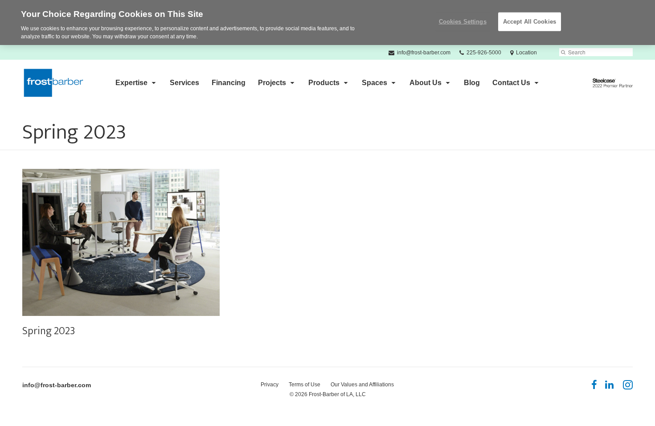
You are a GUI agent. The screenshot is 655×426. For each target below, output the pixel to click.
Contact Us (511, 82)
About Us (425, 82)
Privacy (269, 384)
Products (324, 82)
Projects (272, 82)
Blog (472, 82)
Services (184, 82)
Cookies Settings (463, 21)
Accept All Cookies (529, 21)
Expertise (131, 82)
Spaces (374, 82)
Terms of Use (304, 384)
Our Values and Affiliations (362, 384)
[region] (327, 22)
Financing (229, 82)
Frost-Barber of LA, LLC (337, 394)
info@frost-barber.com (56, 385)
